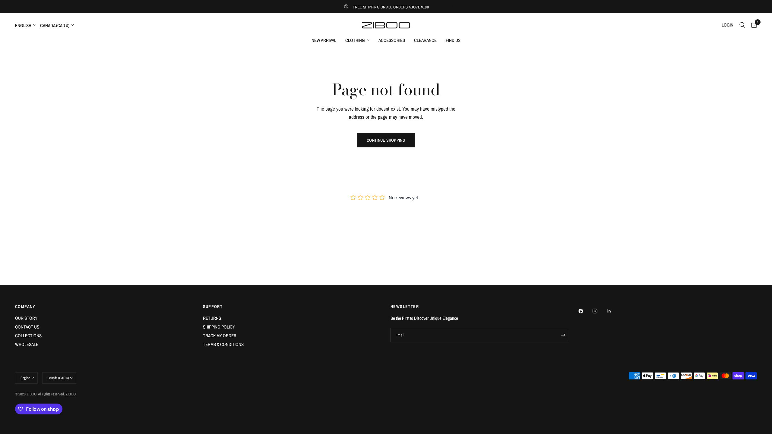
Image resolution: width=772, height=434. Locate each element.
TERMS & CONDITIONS (223, 344)
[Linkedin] (613, 311)
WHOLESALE (26, 344)
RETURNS (212, 318)
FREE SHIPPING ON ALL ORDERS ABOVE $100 (391, 7)
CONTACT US (27, 327)
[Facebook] (585, 311)
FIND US (453, 40)
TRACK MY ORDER (219, 335)
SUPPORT (213, 306)
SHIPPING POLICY (219, 327)
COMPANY (25, 306)
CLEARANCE (425, 40)
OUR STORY (26, 318)
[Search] (742, 25)
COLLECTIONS (28, 335)
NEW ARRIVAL (324, 40)
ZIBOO (71, 394)
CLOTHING (355, 40)
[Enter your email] (563, 335)
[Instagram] (599, 311)
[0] (752, 25)
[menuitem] (324, 40)
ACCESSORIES (391, 40)
